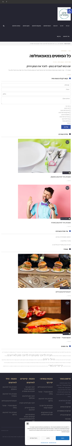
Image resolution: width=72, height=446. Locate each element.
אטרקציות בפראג (65, 407)
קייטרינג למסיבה (16, 366)
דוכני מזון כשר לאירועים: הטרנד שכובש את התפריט (28, 389)
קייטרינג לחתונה (23, 366)
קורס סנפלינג (32, 362)
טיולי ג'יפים (49, 359)
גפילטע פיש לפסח (38, 352)
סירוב (48, 438)
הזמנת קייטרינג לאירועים (30, 408)
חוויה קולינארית (58, 359)
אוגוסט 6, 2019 (61, 62)
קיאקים (28, 362)
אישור (62, 438)
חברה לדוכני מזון (43, 355)
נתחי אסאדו (8, 359)
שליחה (66, 127)
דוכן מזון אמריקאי (25, 352)
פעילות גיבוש (46, 362)
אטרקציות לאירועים (64, 112)
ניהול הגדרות (33, 438)
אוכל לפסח (64, 352)
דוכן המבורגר (31, 352)
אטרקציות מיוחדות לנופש (50, 352)
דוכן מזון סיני (6, 352)
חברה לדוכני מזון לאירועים (21, 355)
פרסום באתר (65, 121)
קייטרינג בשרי (55, 365)
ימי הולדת (36, 359)
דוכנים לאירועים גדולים (63, 292)
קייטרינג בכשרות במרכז (22, 362)
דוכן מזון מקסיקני (12, 352)
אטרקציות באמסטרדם (64, 411)
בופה (43, 352)
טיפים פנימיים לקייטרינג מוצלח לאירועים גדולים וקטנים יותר (27, 417)
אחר (68, 123)
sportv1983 (68, 62)
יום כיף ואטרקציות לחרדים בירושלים (47, 413)
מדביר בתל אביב (66, 241)
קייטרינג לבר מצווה (31, 366)
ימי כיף (67, 106)
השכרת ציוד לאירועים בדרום (46, 399)
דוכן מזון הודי (18, 352)
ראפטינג (11, 366)
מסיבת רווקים (19, 359)
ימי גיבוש (66, 108)
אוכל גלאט (68, 352)
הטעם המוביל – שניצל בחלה (61, 337)
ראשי (69, 50)
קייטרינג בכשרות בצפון (12, 362)
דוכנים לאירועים (65, 110)
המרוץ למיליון (55, 355)
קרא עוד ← (68, 74)
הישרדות (60, 355)
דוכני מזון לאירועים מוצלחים (28, 397)
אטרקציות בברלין (65, 415)
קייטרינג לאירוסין (44, 366)
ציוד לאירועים (65, 119)
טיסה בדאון (40, 359)
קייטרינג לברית (38, 366)
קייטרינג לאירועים (64, 116)
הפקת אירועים (65, 114)
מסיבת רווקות (25, 359)
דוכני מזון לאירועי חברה (27, 403)
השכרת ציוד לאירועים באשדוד (61, 222)
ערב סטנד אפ (64, 362)
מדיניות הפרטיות (52, 442)
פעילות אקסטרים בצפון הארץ (55, 362)
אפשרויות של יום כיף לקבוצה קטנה (46, 406)
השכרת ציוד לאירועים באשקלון (61, 177)
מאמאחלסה (31, 359)
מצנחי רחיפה (14, 359)
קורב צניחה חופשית (39, 362)
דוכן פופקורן (64, 355)
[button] (27, 423)
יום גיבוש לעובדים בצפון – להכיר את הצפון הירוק (49, 66)
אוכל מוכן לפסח (58, 352)
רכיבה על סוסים (6, 366)
